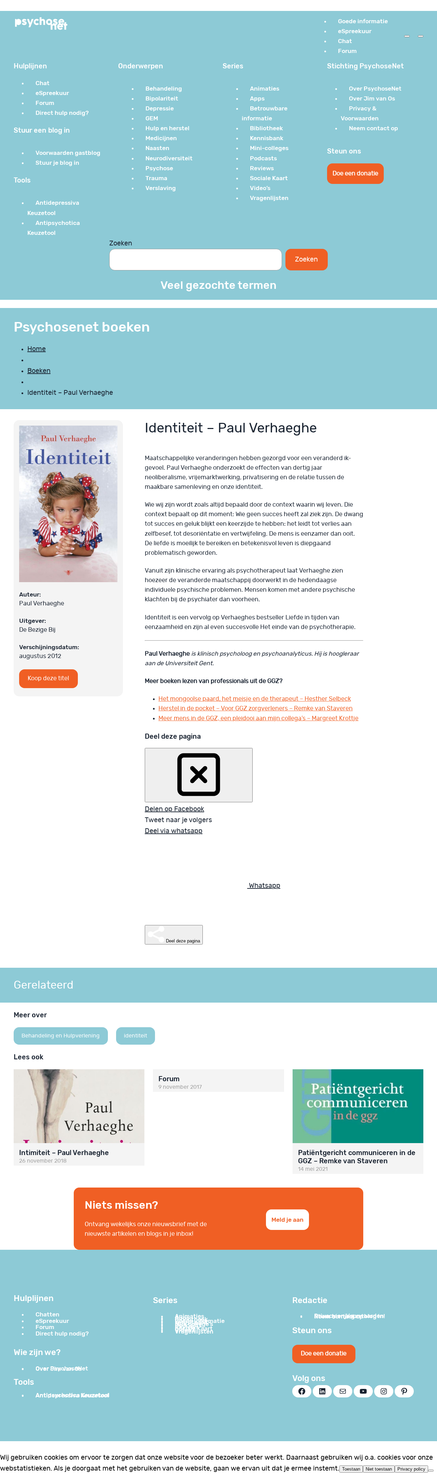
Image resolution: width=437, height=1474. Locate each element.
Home (36, 349)
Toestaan (351, 1469)
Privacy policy (411, 1469)
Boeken (39, 370)
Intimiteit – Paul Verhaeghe (64, 1153)
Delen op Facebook (174, 809)
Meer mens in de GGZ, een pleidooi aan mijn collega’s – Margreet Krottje (258, 718)
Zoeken (120, 243)
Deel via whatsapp (173, 831)
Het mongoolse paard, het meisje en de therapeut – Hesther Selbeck (254, 699)
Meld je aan (287, 1219)
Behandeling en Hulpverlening (61, 1035)
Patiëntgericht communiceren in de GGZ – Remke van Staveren (356, 1157)
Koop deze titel (48, 678)
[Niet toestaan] (431, 1471)
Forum (169, 1079)
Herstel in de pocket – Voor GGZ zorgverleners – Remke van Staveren (255, 709)
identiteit (135, 1035)
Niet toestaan (379, 1469)
